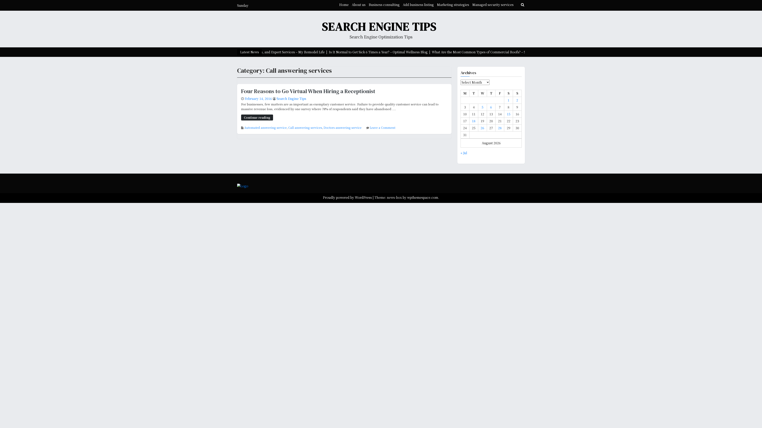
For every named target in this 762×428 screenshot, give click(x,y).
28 (500, 128)
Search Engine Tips (379, 26)
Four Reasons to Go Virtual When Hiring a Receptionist (308, 91)
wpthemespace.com (422, 197)
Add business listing (418, 4)
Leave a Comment (382, 128)
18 (473, 121)
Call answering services (305, 128)
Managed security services (493, 4)
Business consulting (384, 4)
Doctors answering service (343, 128)
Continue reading (257, 117)
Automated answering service (265, 128)
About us (359, 4)
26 (482, 128)
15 (508, 114)
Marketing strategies (453, 4)
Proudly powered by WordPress (348, 197)
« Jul (464, 153)
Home (344, 4)
